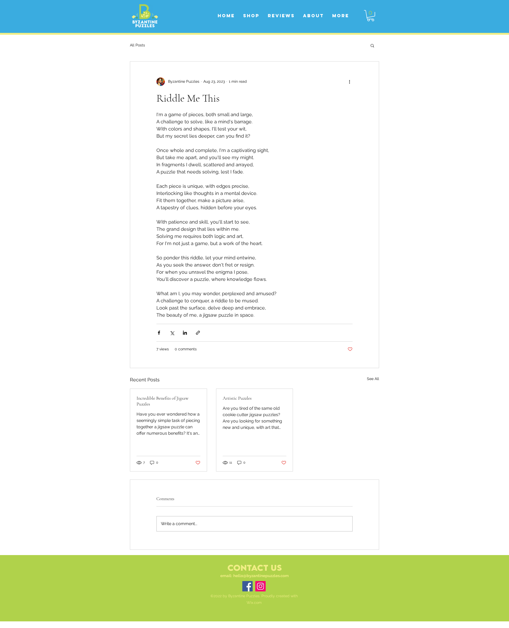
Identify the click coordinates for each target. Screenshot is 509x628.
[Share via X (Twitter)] (171, 332)
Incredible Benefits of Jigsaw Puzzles (162, 401)
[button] (370, 15)
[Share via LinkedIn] (184, 332)
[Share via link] (197, 332)
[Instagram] (260, 586)
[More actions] (349, 81)
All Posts (137, 45)
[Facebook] (247, 586)
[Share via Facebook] (158, 332)
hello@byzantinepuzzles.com (261, 575)
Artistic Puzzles (237, 398)
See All (373, 379)
